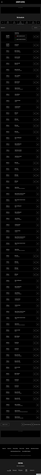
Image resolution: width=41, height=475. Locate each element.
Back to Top (5, 424)
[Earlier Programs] (36, 27)
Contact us (9, 448)
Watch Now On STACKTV (21, 39)
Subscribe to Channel (35, 448)
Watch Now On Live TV (20, 36)
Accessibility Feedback (26, 451)
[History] (26, 470)
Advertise (27, 448)
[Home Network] (20, 470)
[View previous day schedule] (3, 22)
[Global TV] (9, 470)
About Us (4, 448)
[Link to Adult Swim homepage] (20, 2)
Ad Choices (38, 474)
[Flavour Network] (15, 470)
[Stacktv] (32, 470)
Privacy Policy (15, 448)
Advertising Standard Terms (16, 451)
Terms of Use (21, 448)
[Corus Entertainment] (20, 463)
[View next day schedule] (38, 22)
